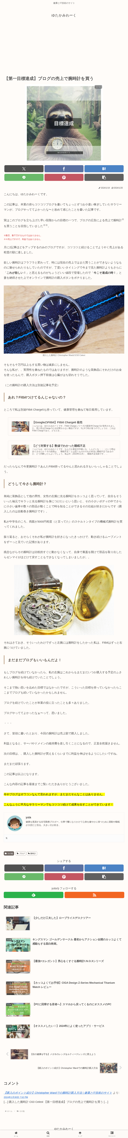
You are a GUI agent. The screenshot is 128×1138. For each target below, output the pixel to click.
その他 (10, 853)
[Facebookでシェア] (64, 168)
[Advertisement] (64, 46)
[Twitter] (6, 838)
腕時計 (33, 853)
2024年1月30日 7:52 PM (16, 1097)
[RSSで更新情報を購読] (94, 895)
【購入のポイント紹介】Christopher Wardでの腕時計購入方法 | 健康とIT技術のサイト (58, 1092)
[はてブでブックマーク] (104, 168)
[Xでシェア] (24, 168)
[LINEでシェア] (24, 177)
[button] (104, 177)
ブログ (22, 853)
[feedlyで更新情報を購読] (33, 895)
